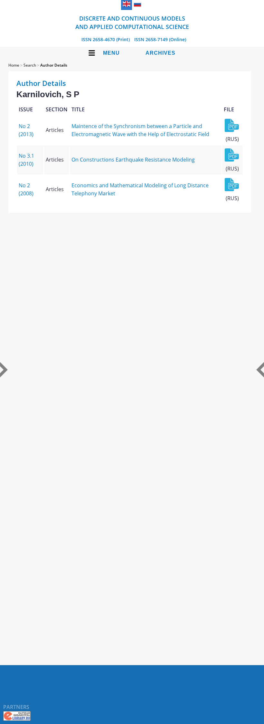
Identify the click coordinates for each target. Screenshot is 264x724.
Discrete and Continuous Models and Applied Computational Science (132, 22)
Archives (160, 53)
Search (30, 65)
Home (13, 65)
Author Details (53, 65)
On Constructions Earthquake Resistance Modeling (133, 159)
